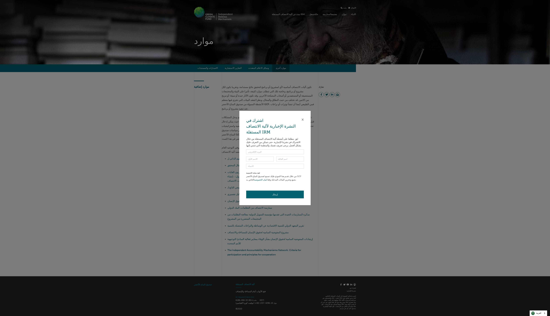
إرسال (275, 194)
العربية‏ (538, 313)
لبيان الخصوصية (260, 180)
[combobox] (538, 313)
